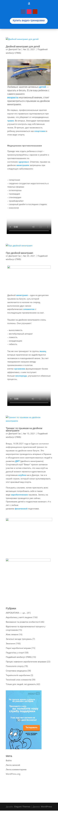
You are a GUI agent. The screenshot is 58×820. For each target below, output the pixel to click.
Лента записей (13, 765)
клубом (22, 475)
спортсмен (40, 131)
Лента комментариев (16, 769)
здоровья (23, 161)
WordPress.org (13, 774)
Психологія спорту (15, 666)
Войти (9, 760)
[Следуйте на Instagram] (29, 11)
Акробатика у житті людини (19, 617)
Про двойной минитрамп (19, 253)
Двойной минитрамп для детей (23, 46)
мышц (43, 351)
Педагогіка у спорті (15, 652)
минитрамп (22, 295)
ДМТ (17, 461)
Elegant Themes (22, 806)
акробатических (19, 494)
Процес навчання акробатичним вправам (26, 661)
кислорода (21, 375)
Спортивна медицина (16, 670)
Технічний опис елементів (18, 679)
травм (10, 120)
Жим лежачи (12, 634)
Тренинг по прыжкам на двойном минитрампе (24, 429)
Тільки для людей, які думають (21, 684)
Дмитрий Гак (14, 49)
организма (19, 368)
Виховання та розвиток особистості (23, 621)
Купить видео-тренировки (29, 20)
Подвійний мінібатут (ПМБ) (19, 657)
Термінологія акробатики (18, 675)
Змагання (10, 643)
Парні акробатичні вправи (18, 648)
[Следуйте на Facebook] (23, 11)
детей (42, 86)
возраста (12, 97)
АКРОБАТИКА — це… (16, 612)
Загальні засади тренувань (19, 638)
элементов (29, 309)
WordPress (46, 806)
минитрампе (22, 165)
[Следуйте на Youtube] (35, 11)
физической (21, 508)
